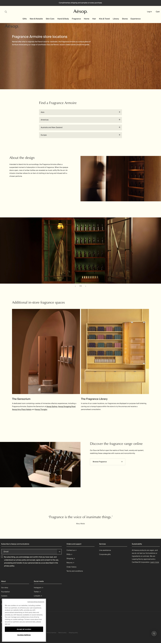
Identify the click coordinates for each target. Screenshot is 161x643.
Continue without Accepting (35, 602)
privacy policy (21, 560)
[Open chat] (154, 633)
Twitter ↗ (37, 592)
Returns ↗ (70, 563)
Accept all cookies (24, 629)
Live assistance (105, 550)
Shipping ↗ (70, 559)
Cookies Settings (24, 635)
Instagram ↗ (38, 588)
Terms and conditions (74, 571)
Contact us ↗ (71, 550)
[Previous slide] (75, 286)
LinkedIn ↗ (38, 596)
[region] (24, 620)
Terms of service (51, 633)
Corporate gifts (105, 554)
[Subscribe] (59, 551)
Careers (4, 596)
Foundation (5, 592)
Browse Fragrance (100, 462)
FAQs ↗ (69, 554)
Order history (71, 567)
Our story (4, 588)
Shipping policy (73, 633)
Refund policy (62, 633)
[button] (7, 11)
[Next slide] (85, 286)
